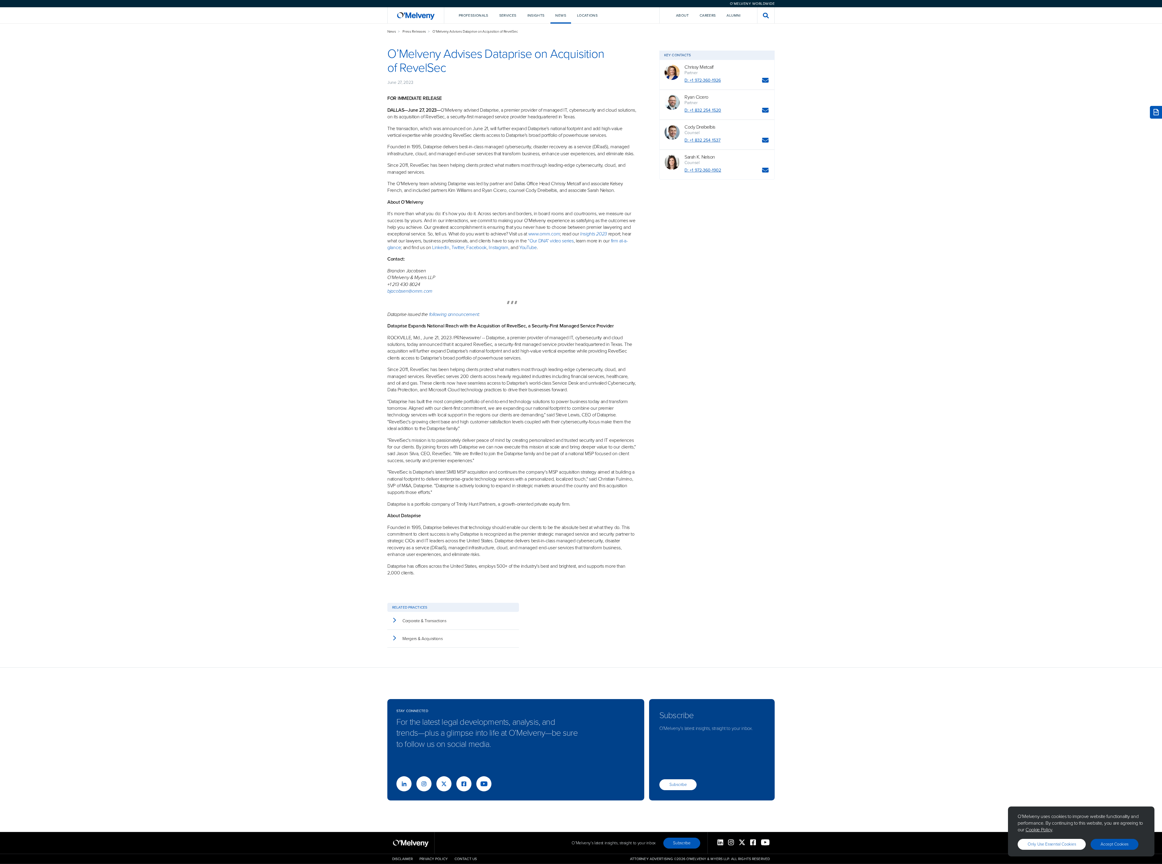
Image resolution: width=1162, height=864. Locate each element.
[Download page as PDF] (1156, 112)
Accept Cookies (1114, 844)
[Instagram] (424, 783)
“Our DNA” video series (550, 240)
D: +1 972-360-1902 (702, 170)
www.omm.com (544, 233)
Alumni (733, 15)
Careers (708, 15)
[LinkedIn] (404, 783)
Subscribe (678, 784)
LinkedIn (440, 247)
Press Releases (414, 31)
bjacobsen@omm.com (409, 290)
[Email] (765, 81)
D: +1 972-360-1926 (702, 80)
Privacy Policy (433, 859)
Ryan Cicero (696, 97)
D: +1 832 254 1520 (702, 110)
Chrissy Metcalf (699, 67)
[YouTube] (483, 783)
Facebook (476, 247)
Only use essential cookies (1052, 844)
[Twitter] (443, 783)
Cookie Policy (1039, 829)
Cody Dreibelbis (699, 127)
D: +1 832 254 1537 (702, 140)
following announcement (454, 314)
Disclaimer (402, 859)
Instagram (498, 247)
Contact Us (466, 859)
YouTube (528, 247)
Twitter (457, 247)
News (391, 31)
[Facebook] (463, 783)
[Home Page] (416, 15)
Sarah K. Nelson (699, 157)
